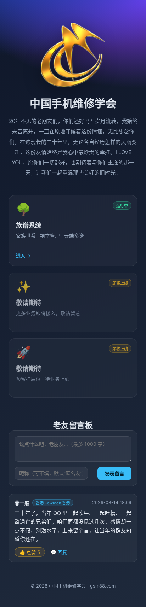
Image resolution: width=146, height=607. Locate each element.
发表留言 (114, 474)
